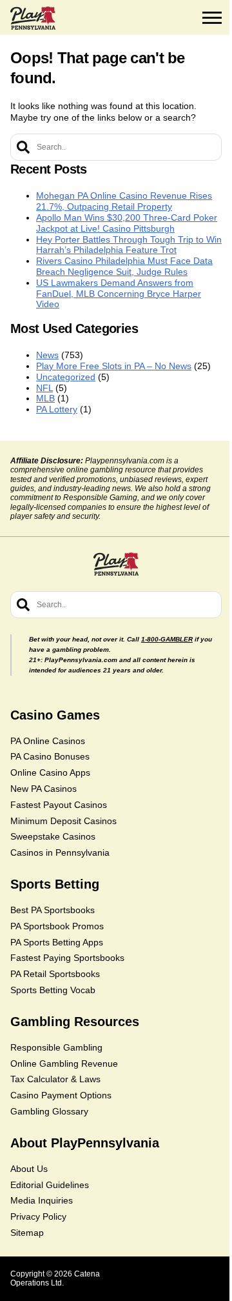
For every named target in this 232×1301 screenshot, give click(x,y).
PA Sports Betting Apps (56, 942)
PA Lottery (56, 409)
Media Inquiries (41, 1200)
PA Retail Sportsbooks (55, 974)
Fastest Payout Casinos (58, 805)
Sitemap (27, 1232)
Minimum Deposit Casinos (63, 821)
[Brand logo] (32, 18)
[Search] (23, 147)
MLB (45, 398)
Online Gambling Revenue (64, 1063)
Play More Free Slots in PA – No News (113, 366)
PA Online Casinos (47, 741)
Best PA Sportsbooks (52, 910)
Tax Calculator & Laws (55, 1079)
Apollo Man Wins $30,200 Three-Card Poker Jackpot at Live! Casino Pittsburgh (126, 223)
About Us (29, 1169)
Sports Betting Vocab (52, 990)
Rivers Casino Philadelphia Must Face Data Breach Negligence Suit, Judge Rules (124, 266)
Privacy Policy (38, 1216)
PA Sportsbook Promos (57, 926)
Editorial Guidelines (49, 1185)
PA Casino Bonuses (50, 756)
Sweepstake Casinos (52, 836)
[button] (212, 18)
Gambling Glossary (49, 1111)
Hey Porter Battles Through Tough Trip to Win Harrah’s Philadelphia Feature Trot (129, 245)
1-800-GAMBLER (167, 639)
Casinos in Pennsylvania (60, 852)
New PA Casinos (43, 788)
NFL (44, 388)
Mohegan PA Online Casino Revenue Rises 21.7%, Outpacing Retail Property (124, 201)
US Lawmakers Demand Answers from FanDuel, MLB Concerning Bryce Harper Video (118, 293)
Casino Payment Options (60, 1095)
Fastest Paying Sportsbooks (67, 958)
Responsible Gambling (56, 1047)
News (47, 355)
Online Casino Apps (50, 772)
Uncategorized (65, 377)
